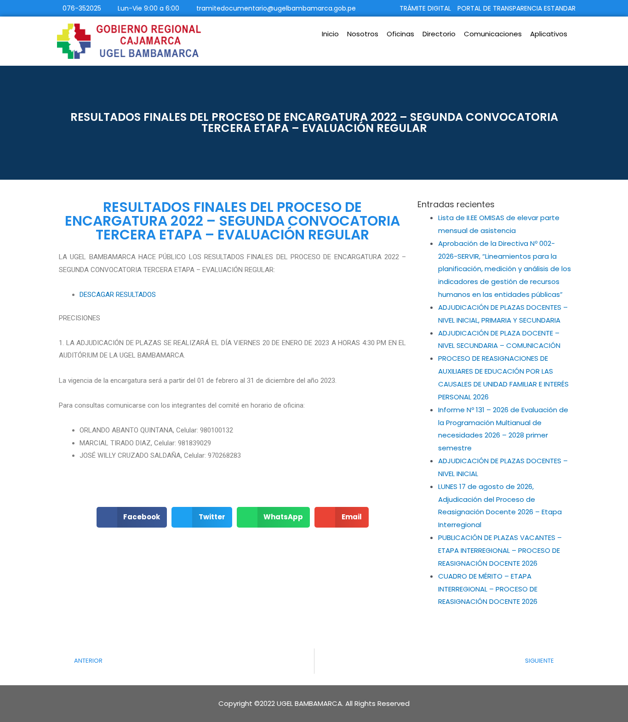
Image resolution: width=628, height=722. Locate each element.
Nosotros (362, 34)
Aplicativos (548, 34)
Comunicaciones (493, 34)
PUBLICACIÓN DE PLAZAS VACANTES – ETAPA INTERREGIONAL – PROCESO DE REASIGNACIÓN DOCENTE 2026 (500, 550)
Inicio (330, 34)
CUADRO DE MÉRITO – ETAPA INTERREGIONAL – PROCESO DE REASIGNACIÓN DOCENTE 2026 (487, 589)
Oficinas (400, 34)
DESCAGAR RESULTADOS (118, 294)
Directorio (439, 34)
